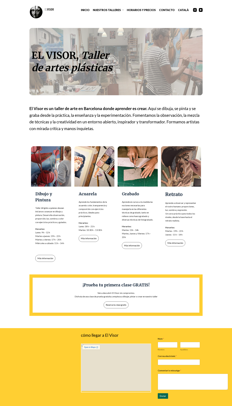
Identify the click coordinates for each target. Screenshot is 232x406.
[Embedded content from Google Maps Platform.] (116, 367)
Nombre (161, 349)
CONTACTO (167, 10)
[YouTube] (201, 10)
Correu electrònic (167, 356)
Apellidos (184, 349)
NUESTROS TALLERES (107, 10)
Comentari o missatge (169, 370)
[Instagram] (195, 10)
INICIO (85, 10)
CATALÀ (183, 10)
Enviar (163, 396)
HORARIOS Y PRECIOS (141, 10)
